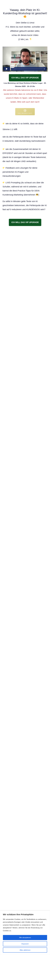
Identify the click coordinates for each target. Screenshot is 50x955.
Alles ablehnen (25, 950)
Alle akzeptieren (25, 937)
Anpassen (25, 944)
